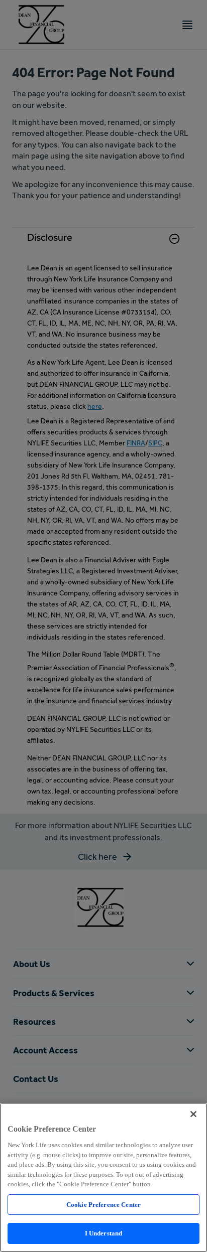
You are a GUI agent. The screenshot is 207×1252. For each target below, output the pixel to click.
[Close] (193, 1114)
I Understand (104, 1233)
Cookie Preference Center (103, 1204)
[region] (103, 1177)
